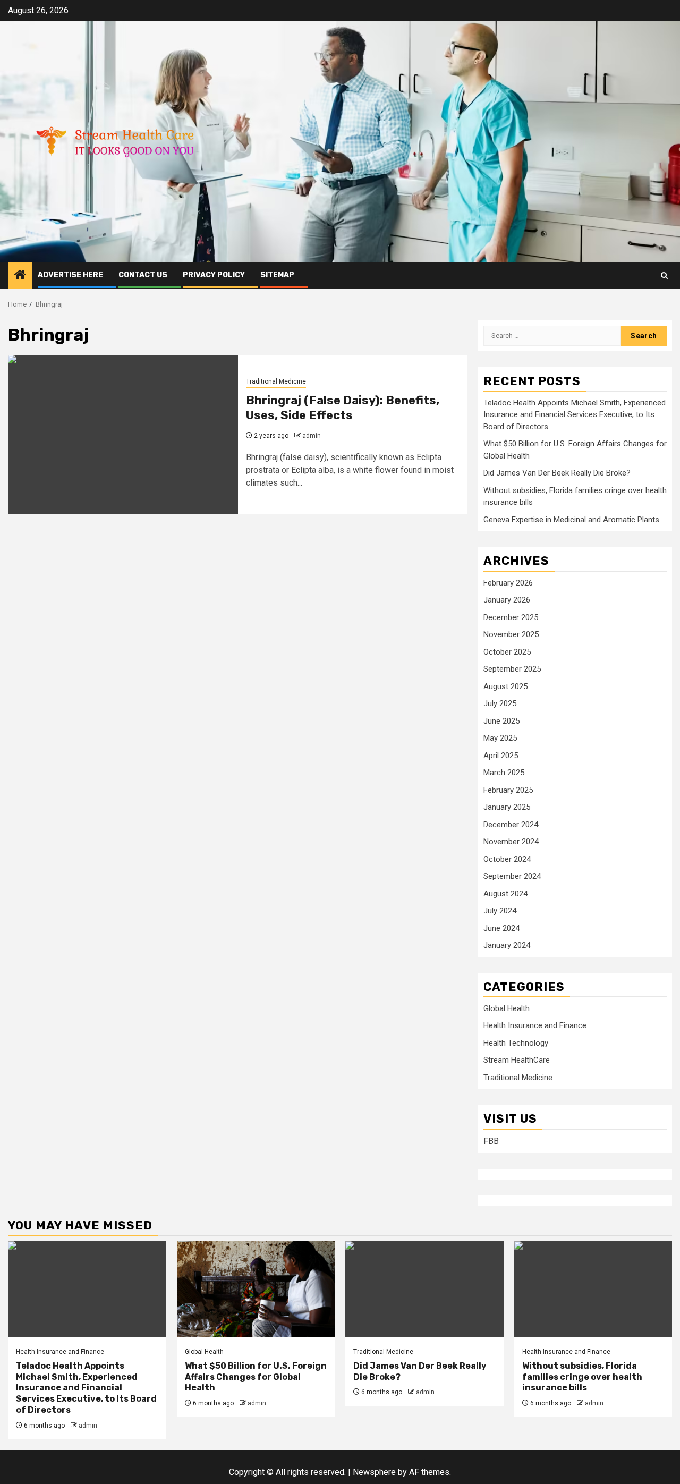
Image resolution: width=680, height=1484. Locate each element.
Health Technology (515, 1043)
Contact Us (142, 274)
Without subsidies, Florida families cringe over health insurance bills (582, 1377)
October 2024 (507, 859)
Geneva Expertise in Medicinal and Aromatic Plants (571, 519)
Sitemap (277, 274)
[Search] (664, 275)
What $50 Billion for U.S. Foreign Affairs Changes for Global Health (256, 1377)
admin (311, 435)
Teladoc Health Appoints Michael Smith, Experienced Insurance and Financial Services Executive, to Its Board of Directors (574, 414)
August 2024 (505, 893)
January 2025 (506, 807)
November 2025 (511, 634)
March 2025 (503, 772)
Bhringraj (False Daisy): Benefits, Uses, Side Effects (342, 408)
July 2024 (499, 910)
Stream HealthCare (516, 1060)
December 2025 (510, 617)
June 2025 (501, 721)
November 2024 (511, 841)
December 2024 (510, 824)
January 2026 (506, 600)
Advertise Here (70, 274)
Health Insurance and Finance (534, 1025)
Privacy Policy (214, 274)
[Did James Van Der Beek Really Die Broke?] (424, 1289)
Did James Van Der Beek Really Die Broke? (557, 473)
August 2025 (505, 686)
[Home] (20, 275)
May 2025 (500, 738)
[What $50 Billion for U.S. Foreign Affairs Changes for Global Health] (256, 1289)
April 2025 (500, 755)
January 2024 (506, 945)
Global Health (506, 1008)
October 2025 (507, 652)
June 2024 (501, 928)
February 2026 (508, 583)
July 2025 (499, 703)
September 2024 (512, 876)
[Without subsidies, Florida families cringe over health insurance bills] (593, 1289)
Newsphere (374, 1472)
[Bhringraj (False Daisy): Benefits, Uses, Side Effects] (123, 434)
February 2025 (508, 790)
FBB (491, 1141)
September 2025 (512, 669)
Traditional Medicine (276, 381)
